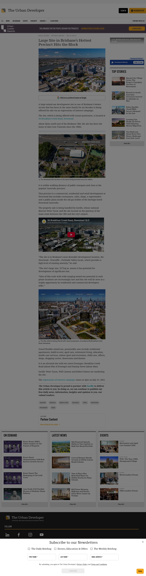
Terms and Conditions (99, 564)
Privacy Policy (82, 564)
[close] (143, 542)
